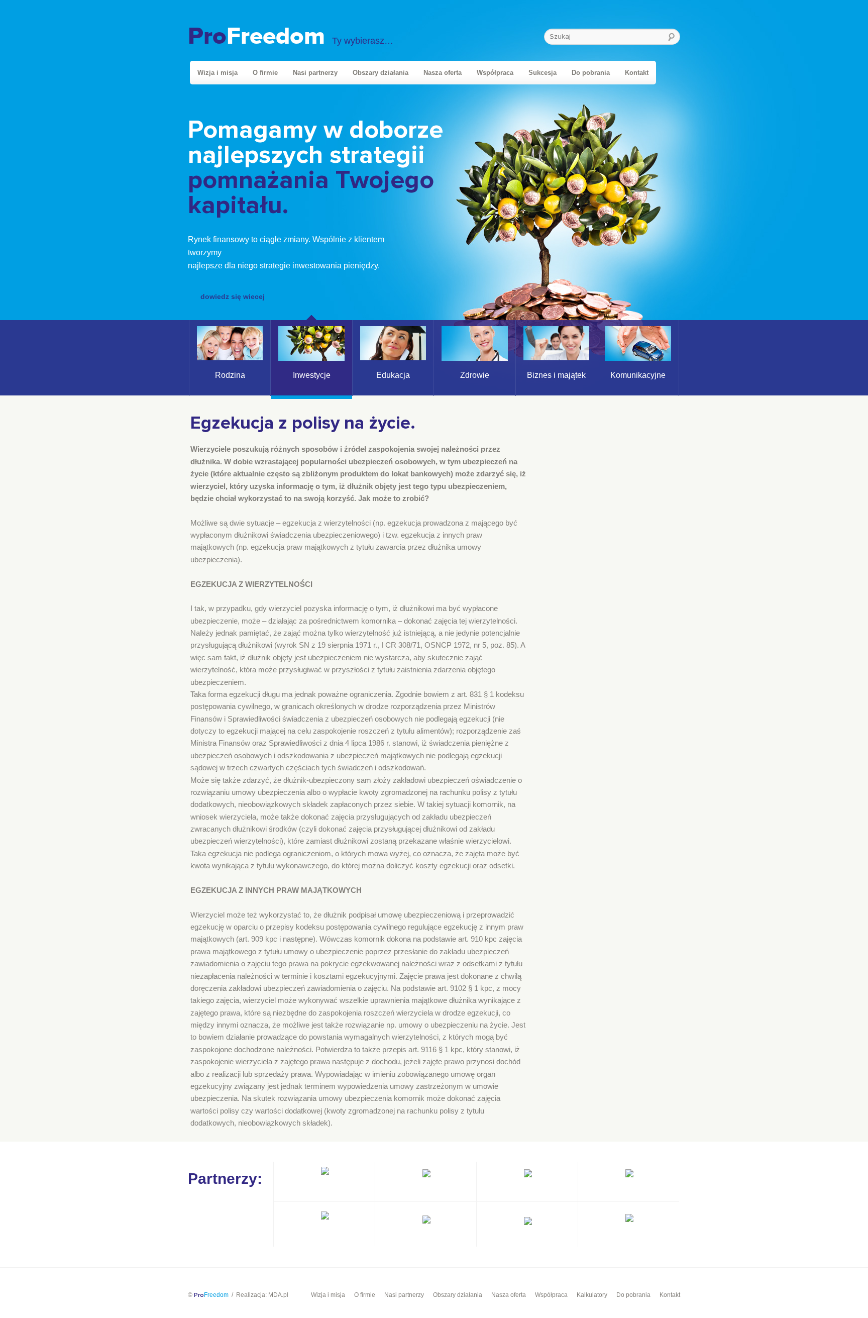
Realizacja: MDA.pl (262, 1294)
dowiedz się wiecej (232, 296)
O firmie (265, 72)
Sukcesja (542, 72)
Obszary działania (380, 72)
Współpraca (495, 72)
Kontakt (636, 72)
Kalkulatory (592, 1294)
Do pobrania (591, 72)
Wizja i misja (217, 72)
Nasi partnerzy (315, 72)
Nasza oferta (442, 72)
